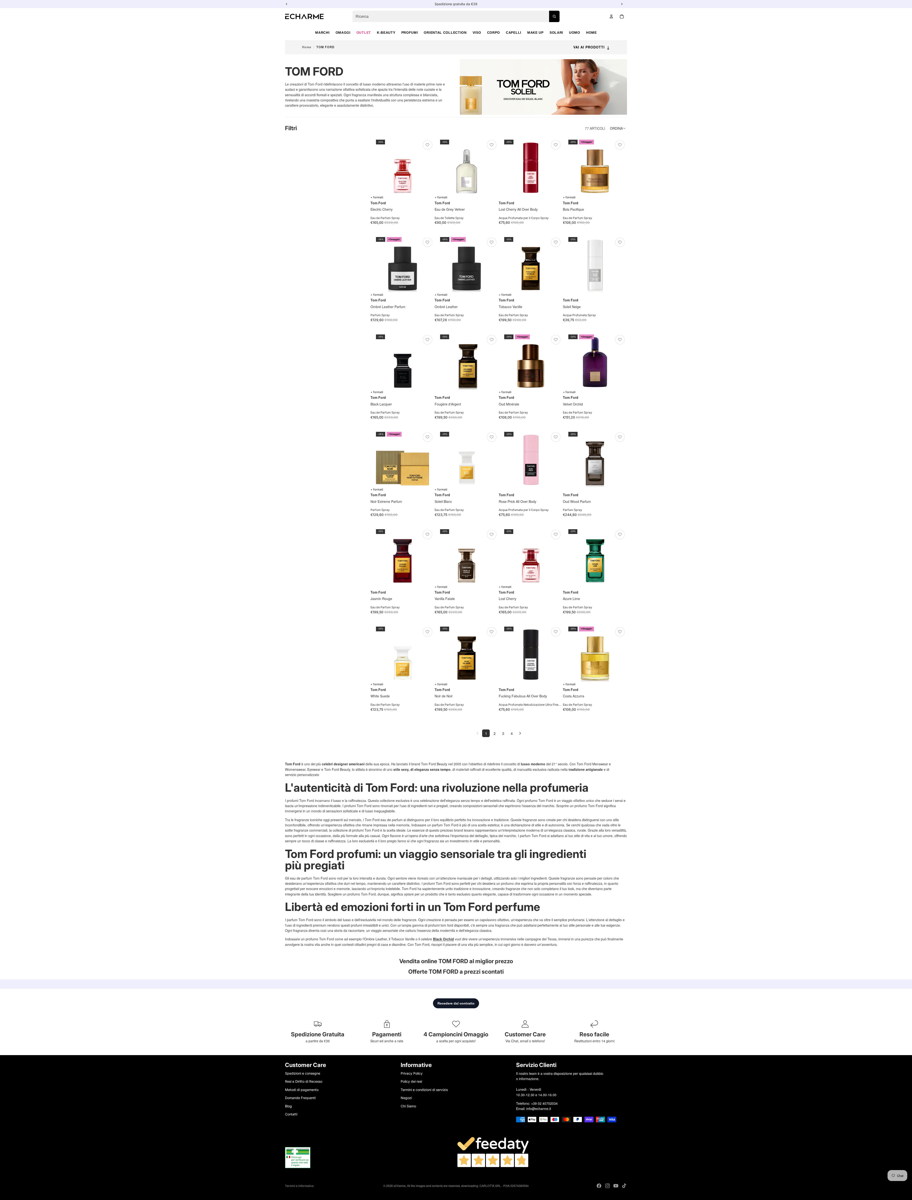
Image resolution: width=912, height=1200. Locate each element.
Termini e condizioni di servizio (424, 1089)
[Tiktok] (624, 1186)
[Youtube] (616, 1186)
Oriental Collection (445, 32)
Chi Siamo (408, 1106)
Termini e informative (299, 1186)
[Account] (611, 16)
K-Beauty (386, 32)
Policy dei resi (411, 1081)
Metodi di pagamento (301, 1089)
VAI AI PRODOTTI (591, 47)
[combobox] (456, 16)
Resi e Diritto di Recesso (303, 1081)
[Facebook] (599, 1186)
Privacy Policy (412, 1073)
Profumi (409, 32)
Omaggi (343, 32)
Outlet (363, 32)
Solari (556, 32)
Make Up (535, 32)
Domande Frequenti (300, 1098)
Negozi (406, 1098)
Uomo (574, 32)
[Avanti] (520, 733)
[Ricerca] (554, 16)
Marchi (322, 32)
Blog (288, 1106)
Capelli (513, 32)
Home (591, 32)
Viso (477, 32)
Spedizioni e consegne (302, 1073)
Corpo (493, 32)
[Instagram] (607, 1186)
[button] (618, 128)
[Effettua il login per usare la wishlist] (427, 145)
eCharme (400, 1186)
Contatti (291, 1114)
